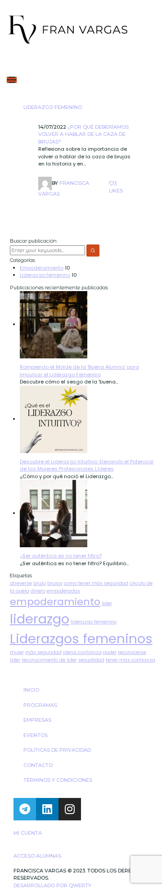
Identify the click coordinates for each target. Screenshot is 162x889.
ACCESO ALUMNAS (37, 856)
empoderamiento (55, 602)
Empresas (37, 720)
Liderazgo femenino (52, 107)
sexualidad (91, 660)
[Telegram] (25, 809)
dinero (38, 591)
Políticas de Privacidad (57, 750)
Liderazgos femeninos (81, 638)
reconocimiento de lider (49, 660)
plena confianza (82, 652)
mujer (17, 652)
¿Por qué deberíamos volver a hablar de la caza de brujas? (83, 134)
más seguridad (43, 652)
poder (110, 652)
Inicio (31, 690)
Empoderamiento (41, 267)
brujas (55, 583)
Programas (40, 705)
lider (107, 603)
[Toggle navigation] (12, 80)
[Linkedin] (47, 809)
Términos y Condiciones (57, 780)
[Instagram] (69, 809)
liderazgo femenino (94, 622)
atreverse (21, 583)
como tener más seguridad (96, 583)
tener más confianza (130, 660)
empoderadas (63, 591)
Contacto (38, 765)
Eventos (35, 735)
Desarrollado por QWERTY (52, 885)
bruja (39, 583)
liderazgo (39, 619)
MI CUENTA (28, 833)
